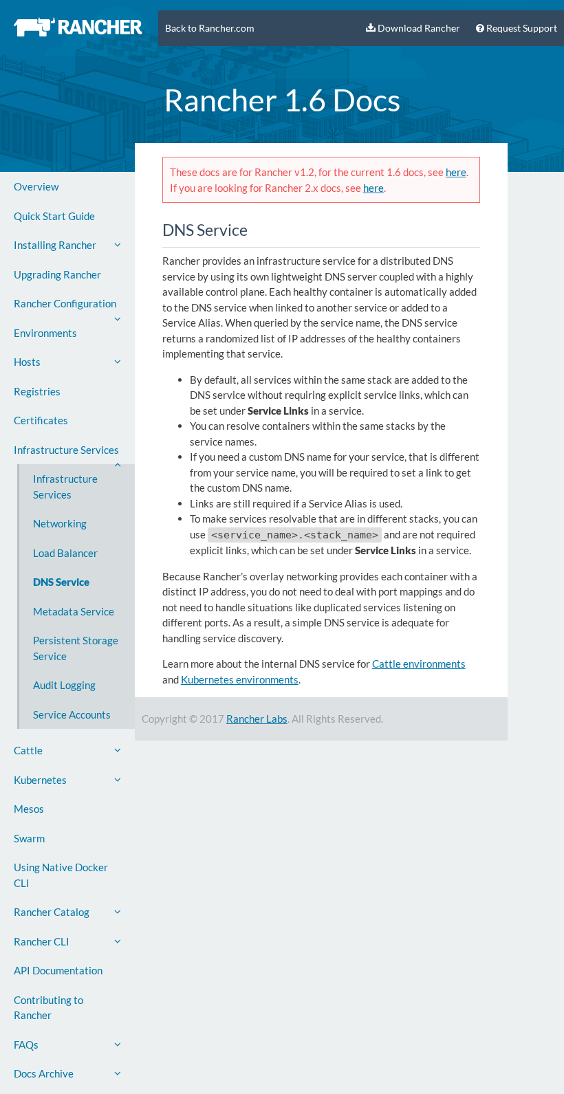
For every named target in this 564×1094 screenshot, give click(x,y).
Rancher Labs (257, 718)
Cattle (28, 750)
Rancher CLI (41, 941)
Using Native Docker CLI (61, 875)
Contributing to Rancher (48, 1008)
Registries (37, 391)
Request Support (520, 28)
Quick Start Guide (54, 216)
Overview (36, 186)
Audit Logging (64, 685)
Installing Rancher (55, 245)
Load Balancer (65, 553)
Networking (60, 523)
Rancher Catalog (51, 912)
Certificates (41, 420)
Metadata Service (73, 611)
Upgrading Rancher (57, 274)
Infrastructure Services (66, 450)
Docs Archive (44, 1073)
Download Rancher (418, 28)
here (456, 172)
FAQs (26, 1044)
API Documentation (58, 970)
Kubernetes (40, 780)
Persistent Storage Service (75, 648)
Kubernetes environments (240, 679)
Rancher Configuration (65, 303)
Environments (45, 333)
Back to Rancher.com (209, 28)
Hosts (27, 361)
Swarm (29, 838)
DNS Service (61, 582)
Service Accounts (72, 714)
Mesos (29, 808)
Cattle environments (419, 663)
